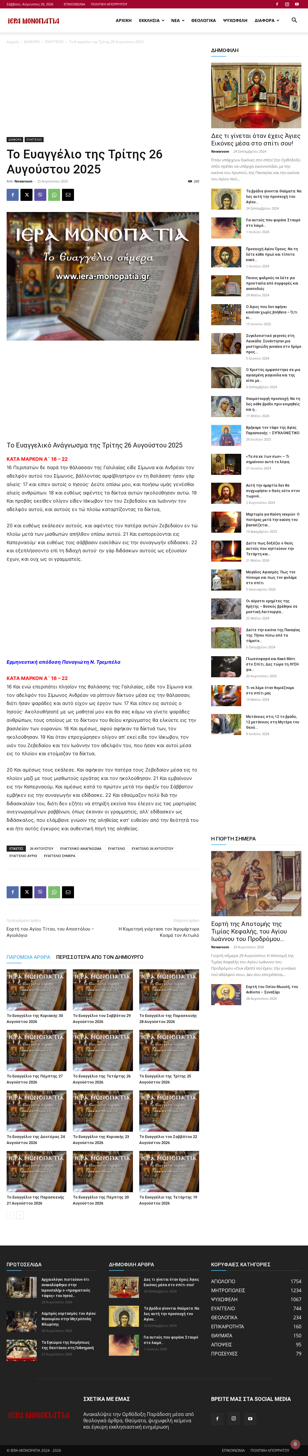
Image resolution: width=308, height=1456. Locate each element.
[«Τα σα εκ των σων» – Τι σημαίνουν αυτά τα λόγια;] (226, 464)
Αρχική (12, 41)
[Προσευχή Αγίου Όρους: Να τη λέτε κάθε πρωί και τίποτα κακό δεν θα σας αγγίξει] (226, 256)
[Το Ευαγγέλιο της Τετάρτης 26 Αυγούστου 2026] (103, 1050)
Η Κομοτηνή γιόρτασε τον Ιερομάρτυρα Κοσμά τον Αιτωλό (159, 932)
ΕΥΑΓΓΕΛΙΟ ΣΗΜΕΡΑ (59, 855)
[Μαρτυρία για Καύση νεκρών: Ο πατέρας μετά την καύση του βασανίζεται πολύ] (226, 522)
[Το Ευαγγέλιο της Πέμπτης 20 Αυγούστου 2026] (103, 1171)
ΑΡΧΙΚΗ (124, 20)
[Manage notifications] (295, 1444)
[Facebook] (277, 4)
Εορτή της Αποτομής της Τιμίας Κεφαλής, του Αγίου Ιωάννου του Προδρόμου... (249, 931)
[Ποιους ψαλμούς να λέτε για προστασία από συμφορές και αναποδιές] (226, 285)
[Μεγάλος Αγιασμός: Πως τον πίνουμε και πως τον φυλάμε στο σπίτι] (226, 580)
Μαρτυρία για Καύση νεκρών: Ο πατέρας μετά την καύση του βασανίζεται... (273, 519)
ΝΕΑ (175, 20)
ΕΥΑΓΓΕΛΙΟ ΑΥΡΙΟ (23, 855)
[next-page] (20, 1215)
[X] (26, 195)
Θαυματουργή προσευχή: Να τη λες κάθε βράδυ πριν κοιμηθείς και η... (273, 404)
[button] (294, 20)
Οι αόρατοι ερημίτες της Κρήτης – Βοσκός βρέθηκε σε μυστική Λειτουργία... (271, 606)
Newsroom (23, 181)
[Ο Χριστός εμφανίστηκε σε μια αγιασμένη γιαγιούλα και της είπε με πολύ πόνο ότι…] (226, 377)
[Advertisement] (103, 92)
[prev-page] (10, 1215)
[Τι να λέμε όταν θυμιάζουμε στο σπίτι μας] (226, 695)
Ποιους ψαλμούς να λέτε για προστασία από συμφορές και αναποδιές (272, 283)
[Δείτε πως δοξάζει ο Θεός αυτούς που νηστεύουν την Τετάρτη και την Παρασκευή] (226, 551)
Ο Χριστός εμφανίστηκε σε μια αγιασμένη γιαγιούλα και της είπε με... (273, 375)
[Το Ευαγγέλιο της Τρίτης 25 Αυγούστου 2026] (169, 1050)
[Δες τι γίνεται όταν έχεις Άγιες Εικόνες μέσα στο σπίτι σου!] (256, 95)
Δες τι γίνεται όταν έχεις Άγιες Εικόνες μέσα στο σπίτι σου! (255, 139)
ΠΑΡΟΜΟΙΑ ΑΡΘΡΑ (28, 957)
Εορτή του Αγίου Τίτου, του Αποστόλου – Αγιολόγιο (50, 932)
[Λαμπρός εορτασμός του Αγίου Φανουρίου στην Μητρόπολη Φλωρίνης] (22, 1321)
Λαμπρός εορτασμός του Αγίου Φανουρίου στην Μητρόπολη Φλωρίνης (69, 1319)
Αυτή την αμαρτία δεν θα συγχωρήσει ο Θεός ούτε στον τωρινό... (273, 490)
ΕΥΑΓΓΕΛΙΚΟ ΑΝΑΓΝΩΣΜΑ (80, 848)
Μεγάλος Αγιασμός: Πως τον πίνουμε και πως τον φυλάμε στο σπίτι (271, 577)
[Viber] (40, 195)
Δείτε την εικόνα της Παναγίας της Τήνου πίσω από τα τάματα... (273, 635)
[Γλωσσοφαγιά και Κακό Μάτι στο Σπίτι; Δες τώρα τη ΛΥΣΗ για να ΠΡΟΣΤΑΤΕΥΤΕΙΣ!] (226, 666)
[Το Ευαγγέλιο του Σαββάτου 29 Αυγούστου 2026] (103, 990)
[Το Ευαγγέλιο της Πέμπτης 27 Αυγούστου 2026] (36, 1050)
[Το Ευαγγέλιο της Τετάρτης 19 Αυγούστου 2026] (169, 1171)
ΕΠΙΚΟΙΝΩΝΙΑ (74, 4)
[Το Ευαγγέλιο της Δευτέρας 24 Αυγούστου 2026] (36, 1111)
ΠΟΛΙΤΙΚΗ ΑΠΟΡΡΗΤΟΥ (109, 4)
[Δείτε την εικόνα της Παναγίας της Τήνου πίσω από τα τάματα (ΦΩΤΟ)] (226, 637)
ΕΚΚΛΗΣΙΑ (149, 20)
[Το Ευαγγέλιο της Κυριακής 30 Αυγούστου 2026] (36, 990)
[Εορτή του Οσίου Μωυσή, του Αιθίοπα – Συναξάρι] (226, 994)
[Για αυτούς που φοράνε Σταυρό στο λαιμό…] (226, 228)
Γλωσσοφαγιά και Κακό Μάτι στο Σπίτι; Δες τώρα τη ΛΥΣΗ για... (272, 664)
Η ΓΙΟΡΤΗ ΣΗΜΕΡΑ (233, 839)
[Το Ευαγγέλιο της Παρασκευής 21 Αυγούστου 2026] (36, 1171)
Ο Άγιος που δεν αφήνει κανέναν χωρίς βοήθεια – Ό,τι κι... (271, 312)
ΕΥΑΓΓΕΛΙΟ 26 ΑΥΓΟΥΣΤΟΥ (153, 848)
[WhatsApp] (54, 195)
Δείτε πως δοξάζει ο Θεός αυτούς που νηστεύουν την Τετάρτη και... (270, 548)
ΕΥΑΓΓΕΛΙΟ (54, 41)
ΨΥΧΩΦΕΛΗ (235, 20)
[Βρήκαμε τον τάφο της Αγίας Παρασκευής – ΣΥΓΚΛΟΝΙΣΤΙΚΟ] (226, 435)
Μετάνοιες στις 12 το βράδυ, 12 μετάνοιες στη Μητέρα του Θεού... (272, 722)
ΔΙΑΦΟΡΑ (265, 20)
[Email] (68, 195)
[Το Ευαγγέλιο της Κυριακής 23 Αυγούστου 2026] (103, 1111)
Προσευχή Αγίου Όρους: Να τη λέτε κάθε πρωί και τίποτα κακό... (272, 254)
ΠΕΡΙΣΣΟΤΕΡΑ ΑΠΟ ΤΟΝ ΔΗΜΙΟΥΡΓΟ (99, 957)
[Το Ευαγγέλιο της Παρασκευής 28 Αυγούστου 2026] (169, 990)
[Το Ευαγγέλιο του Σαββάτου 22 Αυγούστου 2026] (169, 1111)
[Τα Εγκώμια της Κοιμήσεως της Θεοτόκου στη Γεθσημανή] (22, 1350)
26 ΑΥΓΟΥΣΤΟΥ (42, 848)
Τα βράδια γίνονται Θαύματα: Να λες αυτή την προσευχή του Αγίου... (273, 196)
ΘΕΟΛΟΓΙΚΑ (203, 20)
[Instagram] (286, 4)
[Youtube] (296, 4)
